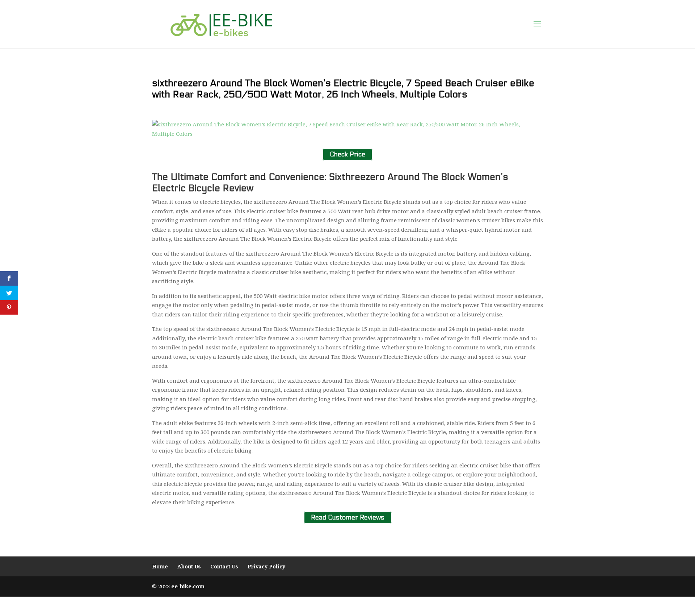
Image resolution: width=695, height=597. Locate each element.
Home (160, 566)
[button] (537, 24)
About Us (189, 566)
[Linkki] (221, 24)
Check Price (347, 154)
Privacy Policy (266, 566)
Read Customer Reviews (347, 517)
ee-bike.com (188, 586)
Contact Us (224, 566)
